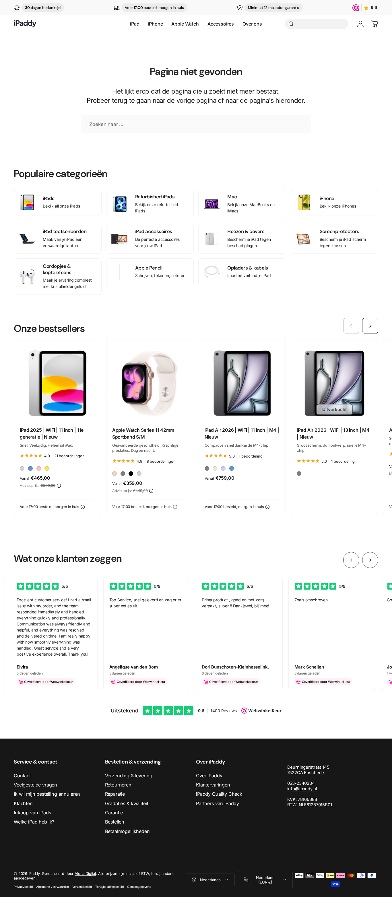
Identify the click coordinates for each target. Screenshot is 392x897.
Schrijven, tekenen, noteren (160, 275)
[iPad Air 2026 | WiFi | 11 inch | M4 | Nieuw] (242, 383)
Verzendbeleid (82, 887)
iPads (49, 198)
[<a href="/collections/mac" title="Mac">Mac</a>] (211, 204)
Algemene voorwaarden (52, 887)
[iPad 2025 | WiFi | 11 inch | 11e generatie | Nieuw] (57, 383)
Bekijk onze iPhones (338, 206)
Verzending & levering (128, 775)
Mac (232, 196)
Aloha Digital (85, 873)
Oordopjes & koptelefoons (57, 269)
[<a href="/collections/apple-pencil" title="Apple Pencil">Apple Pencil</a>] (119, 271)
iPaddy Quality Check (219, 794)
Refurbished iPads (155, 196)
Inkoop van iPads (32, 812)
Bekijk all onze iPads (61, 206)
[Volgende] (370, 326)
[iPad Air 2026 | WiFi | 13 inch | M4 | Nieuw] (334, 383)
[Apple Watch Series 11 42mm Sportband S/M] (150, 383)
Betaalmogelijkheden (127, 831)
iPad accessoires (153, 231)
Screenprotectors (339, 231)
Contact (22, 775)
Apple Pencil (148, 268)
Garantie (114, 812)
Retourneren (118, 785)
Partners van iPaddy (217, 803)
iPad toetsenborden (64, 231)
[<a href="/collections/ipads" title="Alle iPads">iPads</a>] (27, 202)
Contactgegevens (139, 887)
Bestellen (115, 822)
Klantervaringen (213, 785)
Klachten (23, 803)
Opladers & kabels (247, 268)
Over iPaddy (209, 775)
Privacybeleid (23, 887)
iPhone (327, 198)
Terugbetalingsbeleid (109, 887)
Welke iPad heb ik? (34, 822)
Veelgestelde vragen (35, 785)
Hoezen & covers (246, 231)
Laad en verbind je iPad (249, 275)
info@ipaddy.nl (302, 788)
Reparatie (115, 794)
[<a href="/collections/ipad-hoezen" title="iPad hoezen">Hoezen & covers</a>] (211, 238)
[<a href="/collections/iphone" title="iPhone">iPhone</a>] (304, 202)
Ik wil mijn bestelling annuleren (47, 794)
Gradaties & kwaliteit (126, 803)
